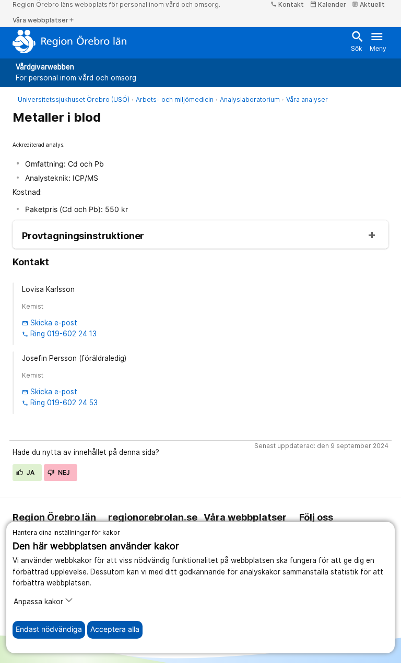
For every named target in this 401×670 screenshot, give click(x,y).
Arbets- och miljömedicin (175, 99)
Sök (356, 40)
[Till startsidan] (69, 41)
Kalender (328, 4)
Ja (30, 472)
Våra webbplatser (44, 20)
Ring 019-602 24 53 (60, 402)
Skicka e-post (49, 323)
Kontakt (287, 4)
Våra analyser (307, 99)
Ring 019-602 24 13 (59, 334)
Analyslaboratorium (250, 99)
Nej (63, 472)
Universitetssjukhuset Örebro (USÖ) (73, 99)
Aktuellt (368, 4)
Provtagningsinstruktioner (83, 236)
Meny (378, 40)
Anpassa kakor (38, 601)
